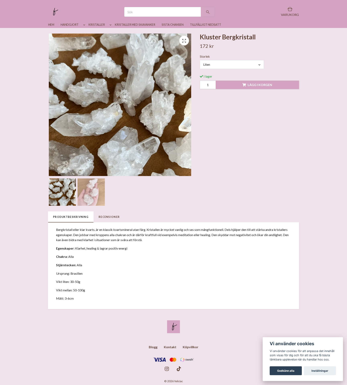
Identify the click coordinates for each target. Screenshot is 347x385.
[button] (83, 25)
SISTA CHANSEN (173, 24)
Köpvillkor (190, 347)
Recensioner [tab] (109, 216)
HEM (51, 24)
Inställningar (319, 370)
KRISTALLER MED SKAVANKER (135, 24)
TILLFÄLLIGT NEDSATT (205, 24)
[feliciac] (54, 12)
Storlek (205, 56)
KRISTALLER (96, 24)
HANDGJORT (70, 24)
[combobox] (232, 64)
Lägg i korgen (260, 85)
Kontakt (170, 347)
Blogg (153, 347)
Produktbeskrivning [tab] (71, 216)
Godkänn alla (285, 370)
